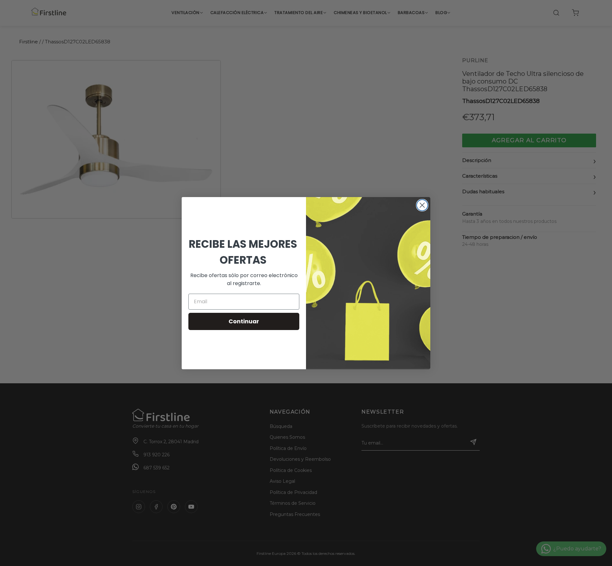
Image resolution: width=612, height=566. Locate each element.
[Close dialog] (422, 205)
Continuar (244, 321)
